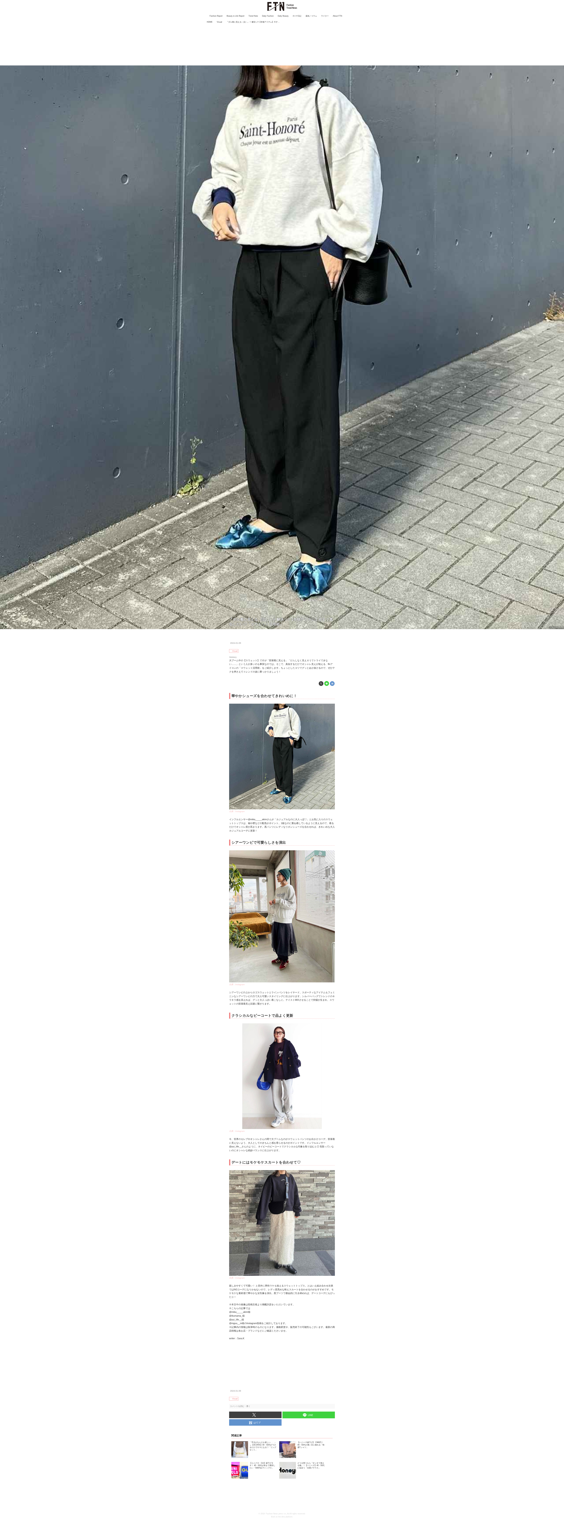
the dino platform (285, 1517)
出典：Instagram (556, 628)
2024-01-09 (235, 643)
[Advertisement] (282, 44)
